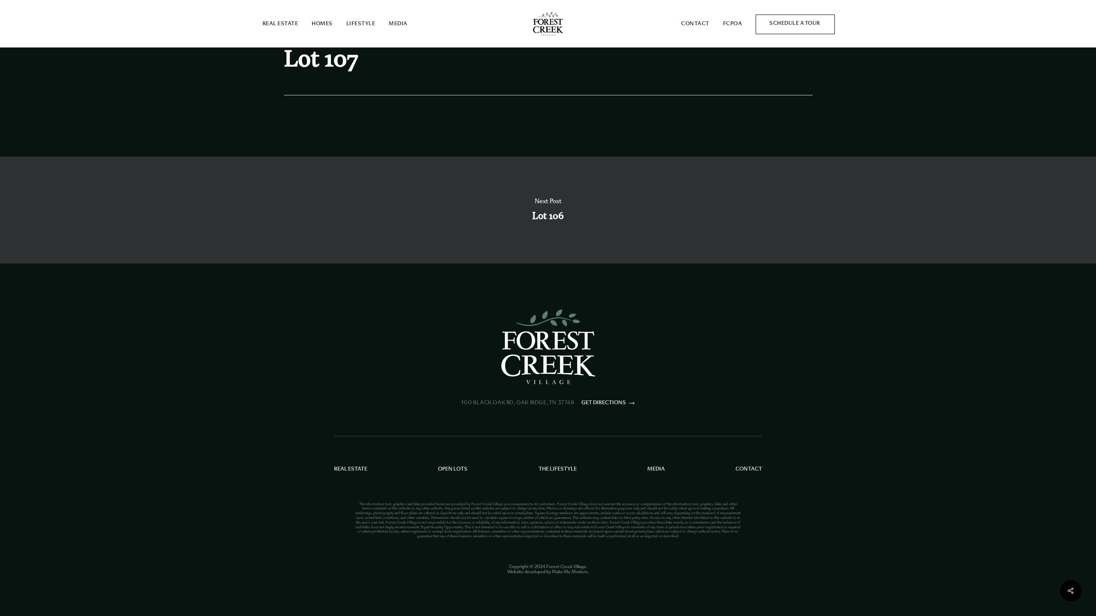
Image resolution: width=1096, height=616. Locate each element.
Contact (749, 469)
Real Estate (350, 469)
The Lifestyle (558, 469)
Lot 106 (548, 210)
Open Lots (453, 469)
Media (656, 469)
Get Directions (603, 403)
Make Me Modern (570, 572)
